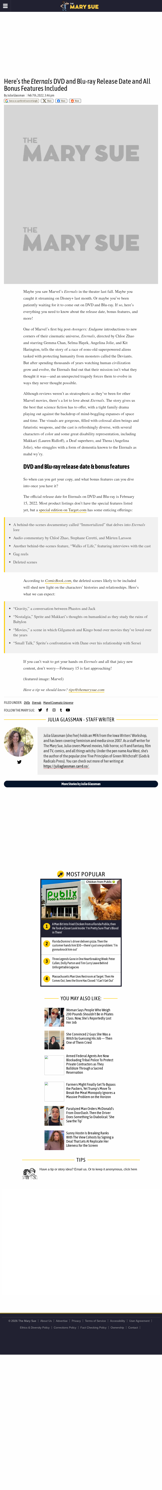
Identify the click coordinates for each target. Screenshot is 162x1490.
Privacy (76, 1320)
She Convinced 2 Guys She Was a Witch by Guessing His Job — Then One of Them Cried (89, 1038)
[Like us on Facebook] (47, 711)
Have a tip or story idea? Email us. (63, 1169)
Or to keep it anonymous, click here (112, 1169)
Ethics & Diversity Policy (35, 1327)
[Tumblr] (61, 711)
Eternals (36, 702)
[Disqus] (81, 1242)
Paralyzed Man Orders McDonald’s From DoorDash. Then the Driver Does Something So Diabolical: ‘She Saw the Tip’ (90, 1114)
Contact (133, 1327)
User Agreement (139, 1320)
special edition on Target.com (63, 509)
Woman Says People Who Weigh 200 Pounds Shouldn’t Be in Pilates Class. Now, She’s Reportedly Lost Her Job (89, 1016)
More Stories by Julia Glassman (81, 784)
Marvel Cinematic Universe (58, 702)
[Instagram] (54, 711)
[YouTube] (68, 711)
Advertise (62, 1320)
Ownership (117, 1327)
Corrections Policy (65, 1327)
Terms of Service (95, 1320)
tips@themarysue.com (86, 689)
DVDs (27, 702)
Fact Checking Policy (93, 1327)
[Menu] (5, 6)
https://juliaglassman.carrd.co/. (66, 766)
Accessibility (117, 1320)
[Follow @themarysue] (40, 711)
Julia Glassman (16, 95)
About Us (46, 1320)
